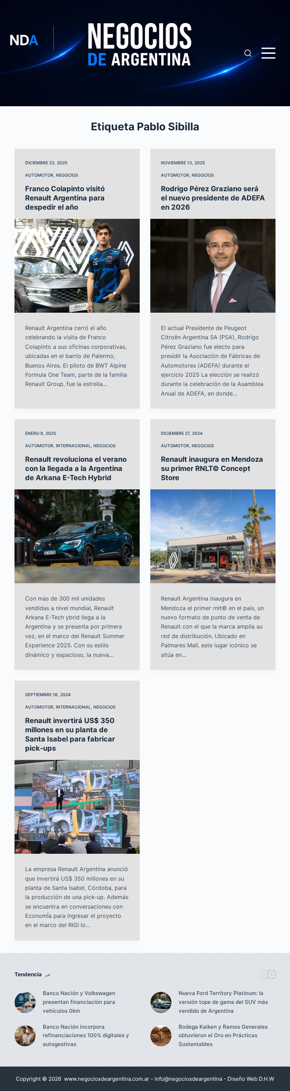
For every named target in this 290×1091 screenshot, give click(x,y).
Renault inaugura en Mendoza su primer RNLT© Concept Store (212, 468)
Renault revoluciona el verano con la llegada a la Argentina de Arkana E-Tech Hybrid (76, 468)
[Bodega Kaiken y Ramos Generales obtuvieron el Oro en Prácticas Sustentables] (161, 1035)
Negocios (67, 175)
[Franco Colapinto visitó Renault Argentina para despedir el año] (77, 266)
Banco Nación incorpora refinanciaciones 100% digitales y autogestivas (86, 1035)
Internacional (73, 445)
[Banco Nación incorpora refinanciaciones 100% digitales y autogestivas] (25, 1035)
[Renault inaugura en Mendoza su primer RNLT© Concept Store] (213, 536)
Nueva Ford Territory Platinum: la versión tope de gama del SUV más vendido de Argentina (223, 1002)
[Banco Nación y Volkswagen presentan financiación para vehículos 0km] (25, 1002)
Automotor (39, 175)
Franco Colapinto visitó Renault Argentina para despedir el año (65, 197)
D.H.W (266, 1078)
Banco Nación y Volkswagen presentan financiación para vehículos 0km (79, 1002)
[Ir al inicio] (127, 53)
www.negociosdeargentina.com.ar (106, 1078)
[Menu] (268, 53)
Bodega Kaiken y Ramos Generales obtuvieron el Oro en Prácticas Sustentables (223, 1035)
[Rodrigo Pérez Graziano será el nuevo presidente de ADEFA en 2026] (213, 266)
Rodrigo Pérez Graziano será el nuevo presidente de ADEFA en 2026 (213, 197)
